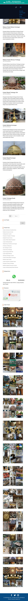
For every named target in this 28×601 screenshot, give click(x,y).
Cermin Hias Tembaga (7, 249)
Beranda (21, 11)
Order (20, 16)
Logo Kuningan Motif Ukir (8, 251)
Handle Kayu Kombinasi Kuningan (10, 243)
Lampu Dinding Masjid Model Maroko (10, 267)
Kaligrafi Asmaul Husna (7, 237)
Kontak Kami (22, 17)
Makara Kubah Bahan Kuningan (11, 27)
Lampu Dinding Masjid (7, 241)
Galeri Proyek (22, 12)
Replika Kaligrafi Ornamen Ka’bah (10, 265)
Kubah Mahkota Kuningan (10, 125)
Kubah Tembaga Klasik (9, 198)
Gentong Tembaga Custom (8, 255)
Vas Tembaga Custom (7, 247)
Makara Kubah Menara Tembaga (11, 59)
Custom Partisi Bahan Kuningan (9, 257)
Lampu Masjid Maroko (7, 253)
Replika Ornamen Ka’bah (8, 232)
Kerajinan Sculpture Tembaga (9, 235)
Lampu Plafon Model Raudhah (9, 239)
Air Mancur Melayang (7, 245)
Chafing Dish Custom (7, 233)
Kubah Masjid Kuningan (9, 158)
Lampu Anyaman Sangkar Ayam (9, 261)
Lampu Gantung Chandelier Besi (9, 230)
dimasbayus (8, 28)
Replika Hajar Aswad (7, 259)
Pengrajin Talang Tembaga (8, 263)
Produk (20, 14)
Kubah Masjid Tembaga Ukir (10, 92)
